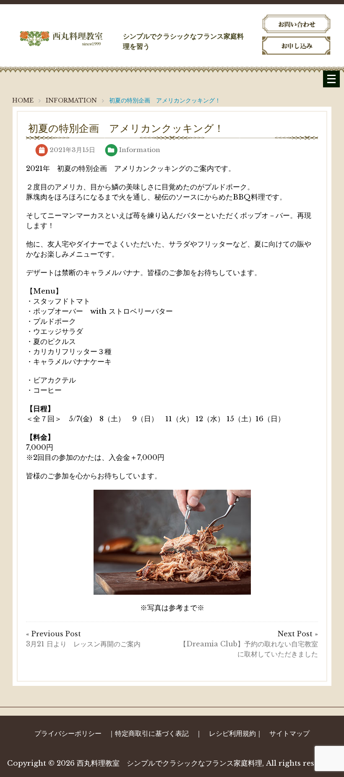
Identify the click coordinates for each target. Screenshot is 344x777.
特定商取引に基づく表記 (152, 733)
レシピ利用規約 (232, 733)
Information (139, 150)
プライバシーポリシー (68, 733)
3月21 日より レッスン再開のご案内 (83, 644)
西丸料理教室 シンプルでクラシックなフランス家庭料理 (169, 763)
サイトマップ (289, 733)
